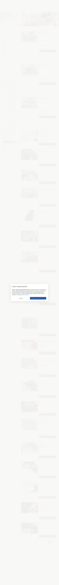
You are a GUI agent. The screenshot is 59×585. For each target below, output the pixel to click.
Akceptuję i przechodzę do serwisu (38, 298)
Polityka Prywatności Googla (18, 293)
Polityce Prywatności (24, 294)
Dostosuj (21, 298)
